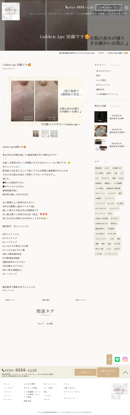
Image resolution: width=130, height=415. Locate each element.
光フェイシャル (8, 290)
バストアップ (109, 198)
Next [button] (85, 101)
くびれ (111, 239)
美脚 (97, 244)
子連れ (108, 173)
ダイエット (105, 178)
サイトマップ (69, 398)
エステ (107, 168)
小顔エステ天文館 (101, 218)
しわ (97, 178)
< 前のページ (10, 300)
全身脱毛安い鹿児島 (113, 188)
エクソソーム (100, 193)
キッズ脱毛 (99, 173)
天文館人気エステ (101, 223)
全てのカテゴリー (104, 71)
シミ (121, 173)
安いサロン (115, 218)
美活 (109, 244)
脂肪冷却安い (100, 228)
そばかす (117, 249)
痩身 (114, 178)
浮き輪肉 (111, 228)
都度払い (108, 183)
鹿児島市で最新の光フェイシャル (19, 286)
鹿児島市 (98, 168)
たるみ (121, 178)
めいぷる (111, 203)
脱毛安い (114, 223)
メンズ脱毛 (101, 80)
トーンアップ (100, 213)
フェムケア (112, 193)
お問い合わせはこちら (109, 7)
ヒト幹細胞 (118, 183)
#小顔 (49, 323)
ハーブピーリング (111, 254)
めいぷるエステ (100, 208)
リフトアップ (114, 208)
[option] (45, 101)
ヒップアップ (100, 203)
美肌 (118, 239)
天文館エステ (117, 168)
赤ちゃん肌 (99, 249)
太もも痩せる (100, 234)
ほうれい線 (112, 234)
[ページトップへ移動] (125, 372)
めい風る (120, 203)
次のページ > (81, 300)
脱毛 (98, 75)
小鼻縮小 (98, 198)
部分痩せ (98, 183)
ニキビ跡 (98, 254)
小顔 (115, 173)
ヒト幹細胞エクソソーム (107, 94)
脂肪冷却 (100, 89)
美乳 (103, 244)
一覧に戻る (45, 300)
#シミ (41, 323)
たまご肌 (117, 244)
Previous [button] (5, 101)
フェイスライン (100, 239)
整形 (120, 193)
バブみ (108, 249)
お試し (110, 213)
